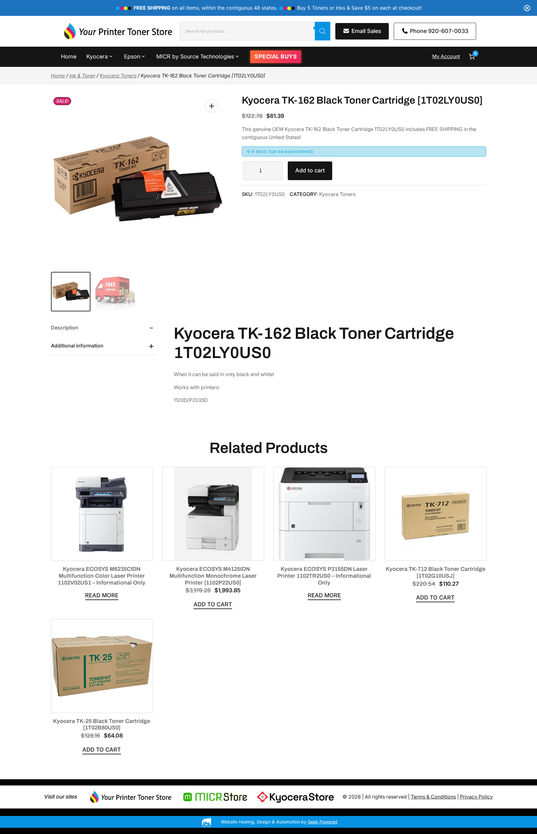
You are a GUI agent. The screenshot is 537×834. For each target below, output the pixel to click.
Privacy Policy (476, 797)
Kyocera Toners (118, 75)
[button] (211, 106)
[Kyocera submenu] (111, 56)
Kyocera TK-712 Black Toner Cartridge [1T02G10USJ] (435, 572)
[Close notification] (527, 8)
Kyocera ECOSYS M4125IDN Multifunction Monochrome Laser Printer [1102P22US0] (213, 575)
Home (58, 75)
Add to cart (310, 170)
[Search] (322, 31)
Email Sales (365, 31)
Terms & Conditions (433, 797)
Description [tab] (64, 327)
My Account (446, 56)
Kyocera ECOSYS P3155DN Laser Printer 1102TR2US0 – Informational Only (324, 575)
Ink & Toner (82, 75)
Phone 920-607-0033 (438, 31)
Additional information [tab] (77, 345)
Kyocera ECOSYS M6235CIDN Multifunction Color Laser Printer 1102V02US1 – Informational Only (101, 575)
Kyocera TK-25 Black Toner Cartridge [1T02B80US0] (101, 724)
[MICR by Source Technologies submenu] (237, 56)
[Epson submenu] (143, 56)
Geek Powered (322, 821)
